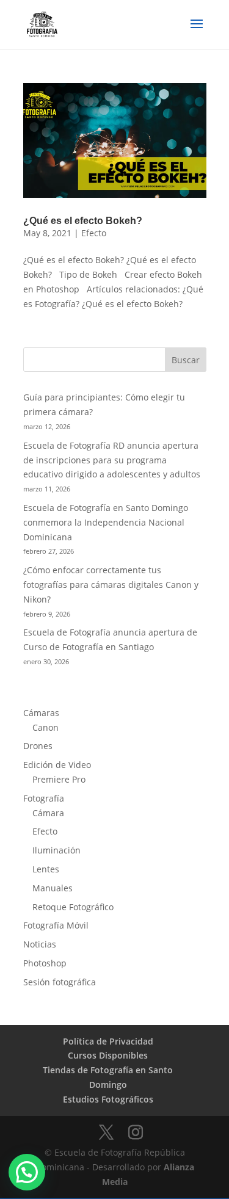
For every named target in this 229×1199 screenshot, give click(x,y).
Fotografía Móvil (56, 925)
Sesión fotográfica (59, 982)
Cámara (48, 813)
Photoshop (45, 963)
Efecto (93, 233)
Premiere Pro (58, 779)
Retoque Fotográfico (73, 907)
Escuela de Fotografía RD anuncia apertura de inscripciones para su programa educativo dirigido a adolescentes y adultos (111, 460)
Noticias (39, 944)
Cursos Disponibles (108, 1055)
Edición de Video (57, 764)
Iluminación (56, 850)
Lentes (45, 869)
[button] (27, 1172)
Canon (45, 727)
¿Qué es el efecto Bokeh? (82, 221)
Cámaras (41, 713)
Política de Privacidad (108, 1041)
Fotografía (43, 798)
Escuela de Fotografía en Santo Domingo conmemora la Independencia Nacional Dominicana (105, 522)
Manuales (52, 888)
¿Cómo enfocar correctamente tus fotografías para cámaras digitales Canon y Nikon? (110, 584)
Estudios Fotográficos (108, 1099)
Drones (38, 746)
